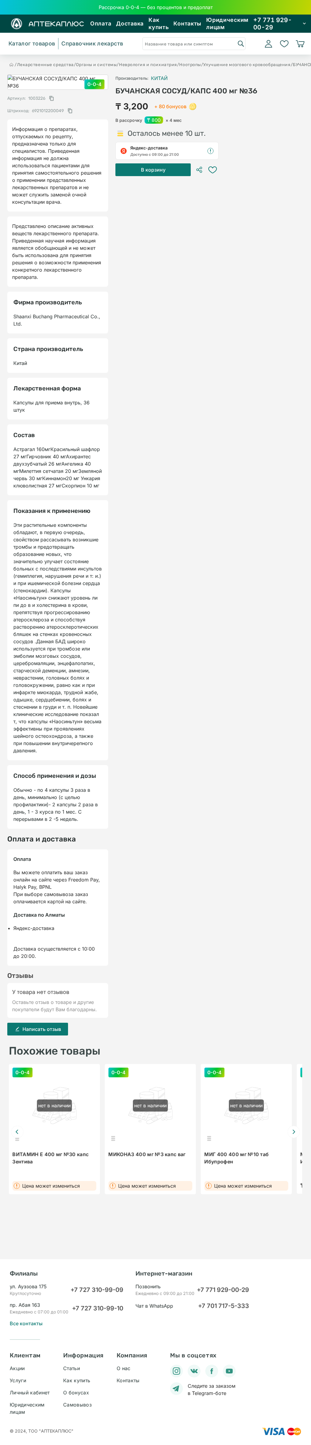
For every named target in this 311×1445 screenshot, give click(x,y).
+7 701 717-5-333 (223, 1306)
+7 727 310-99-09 (96, 1289)
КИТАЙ (159, 78)
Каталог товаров (32, 43)
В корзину (153, 170)
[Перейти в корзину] (300, 44)
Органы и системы (96, 64)
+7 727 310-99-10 (97, 1308)
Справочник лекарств (92, 43)
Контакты (187, 23)
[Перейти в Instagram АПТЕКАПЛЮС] (176, 1371)
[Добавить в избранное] (212, 170)
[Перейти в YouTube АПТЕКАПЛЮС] (229, 1371)
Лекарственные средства (45, 64)
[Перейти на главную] (12, 64)
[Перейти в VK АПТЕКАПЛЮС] (194, 1371)
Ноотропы (190, 64)
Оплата (100, 23)
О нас (124, 1368)
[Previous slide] (17, 1132)
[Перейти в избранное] (284, 44)
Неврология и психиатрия (148, 64)
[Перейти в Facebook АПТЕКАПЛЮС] (211, 1371)
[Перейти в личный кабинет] (268, 44)
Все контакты (26, 1323)
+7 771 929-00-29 (223, 1289)
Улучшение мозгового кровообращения (246, 64)
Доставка (130, 23)
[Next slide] (294, 1132)
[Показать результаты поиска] (240, 43)
